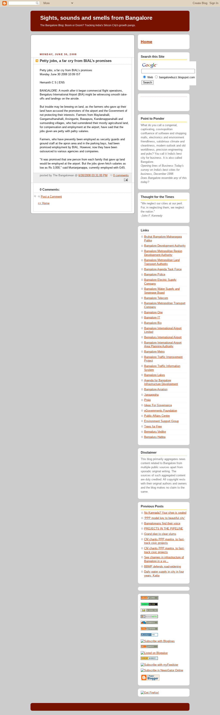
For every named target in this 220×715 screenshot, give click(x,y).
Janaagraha (151, 394)
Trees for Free (153, 426)
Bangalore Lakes (154, 375)
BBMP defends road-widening (162, 566)
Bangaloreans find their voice (162, 523)
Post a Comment (51, 196)
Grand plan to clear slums (160, 533)
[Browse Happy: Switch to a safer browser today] (149, 617)
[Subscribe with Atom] (149, 629)
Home (146, 41)
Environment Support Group (161, 421)
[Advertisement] (82, 43)
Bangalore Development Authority (165, 245)
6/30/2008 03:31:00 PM (92, 175)
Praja (147, 399)
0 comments (121, 175)
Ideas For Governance (158, 405)
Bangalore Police (154, 274)
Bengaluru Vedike (155, 431)
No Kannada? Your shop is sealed (165, 512)
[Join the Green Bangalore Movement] (149, 604)
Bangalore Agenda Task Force (163, 269)
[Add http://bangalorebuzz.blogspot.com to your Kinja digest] (149, 659)
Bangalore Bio (153, 322)
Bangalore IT (152, 317)
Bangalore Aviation (155, 389)
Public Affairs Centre (157, 415)
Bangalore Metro (154, 351)
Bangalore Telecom (156, 298)
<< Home (43, 203)
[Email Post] (125, 180)
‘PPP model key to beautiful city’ (164, 518)
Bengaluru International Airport (163, 337)
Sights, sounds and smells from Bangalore (96, 18)
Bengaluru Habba (154, 437)
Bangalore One (153, 312)
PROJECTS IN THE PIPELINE (163, 528)
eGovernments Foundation (160, 410)
